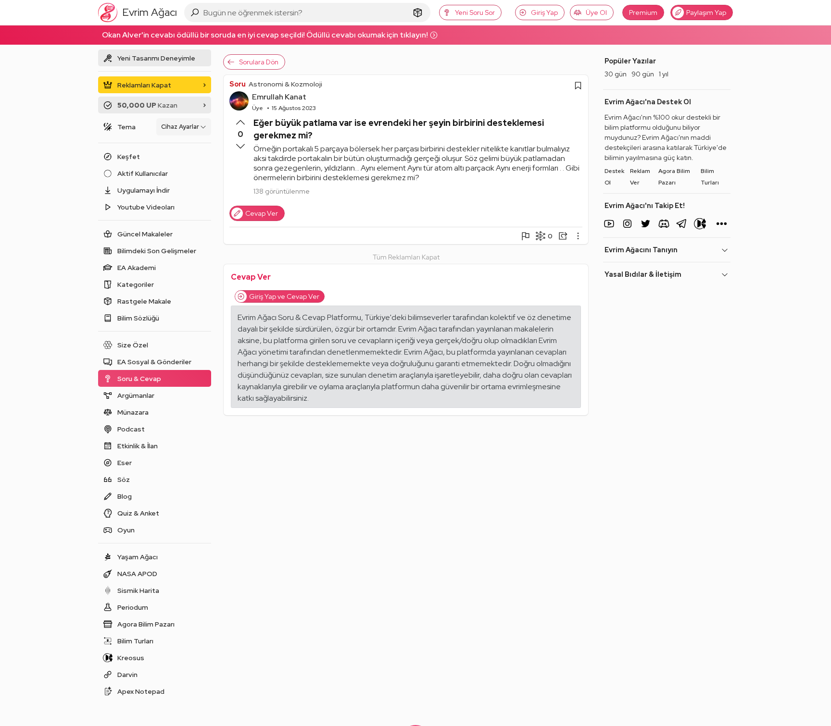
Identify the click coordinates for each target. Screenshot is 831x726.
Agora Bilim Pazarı (674, 176)
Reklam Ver (640, 176)
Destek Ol (614, 176)
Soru (237, 84)
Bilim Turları (710, 176)
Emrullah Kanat (279, 97)
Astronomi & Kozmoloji (285, 84)
